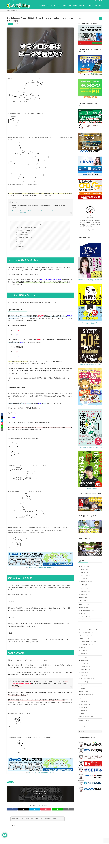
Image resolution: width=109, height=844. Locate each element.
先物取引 (84, 650)
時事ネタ (10, 23)
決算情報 (84, 710)
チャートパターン (86, 672)
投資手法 (84, 607)
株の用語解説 (85, 704)
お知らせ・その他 (85, 604)
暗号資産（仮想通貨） (87, 694)
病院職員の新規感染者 (24, 234)
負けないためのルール (87, 657)
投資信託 (84, 653)
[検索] (101, 1)
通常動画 (84, 594)
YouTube (84, 585)
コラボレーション (86, 588)
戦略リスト (85, 638)
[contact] (99, 1)
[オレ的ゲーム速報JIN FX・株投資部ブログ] (19, 5)
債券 (83, 647)
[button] (12, 809)
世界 (19, 243)
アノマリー (84, 663)
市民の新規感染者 (22, 232)
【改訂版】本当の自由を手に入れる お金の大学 (90, 405)
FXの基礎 (84, 569)
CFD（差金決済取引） (87, 610)
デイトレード (85, 626)
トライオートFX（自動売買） (89, 629)
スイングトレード (86, 620)
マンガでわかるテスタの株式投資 (90, 488)
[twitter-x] (93, 1)
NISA (83, 613)
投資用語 (84, 660)
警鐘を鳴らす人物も (21, 246)
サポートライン (85, 666)
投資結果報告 (85, 591)
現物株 (84, 713)
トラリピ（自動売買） (87, 632)
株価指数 (84, 707)
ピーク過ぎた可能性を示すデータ (25, 230)
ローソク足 (84, 682)
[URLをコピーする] (68, 809)
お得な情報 (84, 597)
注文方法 (84, 578)
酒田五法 (84, 675)
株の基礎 (84, 701)
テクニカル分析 (85, 575)
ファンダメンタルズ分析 (88, 678)
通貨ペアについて (86, 581)
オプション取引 (85, 616)
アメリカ (20, 239)
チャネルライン (85, 669)
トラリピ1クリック (87, 635)
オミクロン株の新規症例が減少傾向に (26, 227)
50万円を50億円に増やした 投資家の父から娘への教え (90, 364)
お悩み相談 (84, 600)
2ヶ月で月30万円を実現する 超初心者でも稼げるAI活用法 (90, 447)
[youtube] (95, 1)
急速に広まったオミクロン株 (24, 237)
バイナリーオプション (87, 644)
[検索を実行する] (100, 18)
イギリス (20, 241)
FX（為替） (84, 566)
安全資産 (84, 685)
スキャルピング (85, 623)
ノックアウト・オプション (88, 641)
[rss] (97, 1)
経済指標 (84, 688)
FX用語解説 (85, 572)
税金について (84, 720)
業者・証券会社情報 (86, 716)
